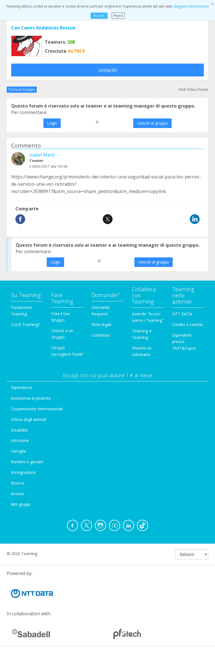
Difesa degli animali (28, 419)
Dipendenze (21, 387)
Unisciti (107, 70)
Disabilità (19, 430)
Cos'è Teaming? (25, 324)
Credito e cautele (187, 324)
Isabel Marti (42, 155)
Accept (99, 15)
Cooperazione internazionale (37, 408)
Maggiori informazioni (191, 6)
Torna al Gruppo (21, 89)
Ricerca (17, 483)
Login (52, 123)
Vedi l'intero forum (193, 89)
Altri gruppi (20, 504)
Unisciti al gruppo (152, 123)
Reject (118, 15)
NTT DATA (182, 313)
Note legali (101, 324)
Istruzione (20, 440)
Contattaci (101, 335)
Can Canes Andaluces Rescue (43, 28)
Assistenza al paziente (31, 398)
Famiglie (18, 451)
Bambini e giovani (27, 461)
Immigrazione (23, 472)
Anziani (17, 493)
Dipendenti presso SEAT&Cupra (183, 341)
